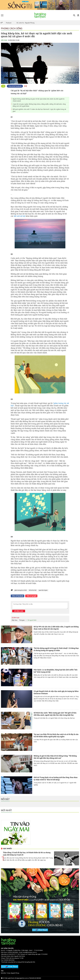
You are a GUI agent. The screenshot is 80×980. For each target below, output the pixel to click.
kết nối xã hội (19, 216)
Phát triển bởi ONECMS (35, 978)
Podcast (8, 23)
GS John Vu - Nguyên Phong (25, 23)
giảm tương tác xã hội (21, 590)
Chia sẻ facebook (17, 596)
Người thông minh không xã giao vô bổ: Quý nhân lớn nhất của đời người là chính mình (38, 100)
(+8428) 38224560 (9, 960)
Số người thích (32, 620)
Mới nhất (6, 810)
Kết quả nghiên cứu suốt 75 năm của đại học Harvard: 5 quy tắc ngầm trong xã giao (39, 110)
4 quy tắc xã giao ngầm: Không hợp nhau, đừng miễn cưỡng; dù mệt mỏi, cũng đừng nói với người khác (39, 105)
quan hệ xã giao (43, 590)
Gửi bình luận (18, 611)
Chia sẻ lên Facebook (14, 86)
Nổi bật (5, 799)
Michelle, (3, 973)
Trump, (8, 973)
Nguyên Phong (15, 973)
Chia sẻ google (31, 596)
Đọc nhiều (7, 849)
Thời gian (22, 620)
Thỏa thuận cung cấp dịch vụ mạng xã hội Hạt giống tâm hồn (18, 962)
